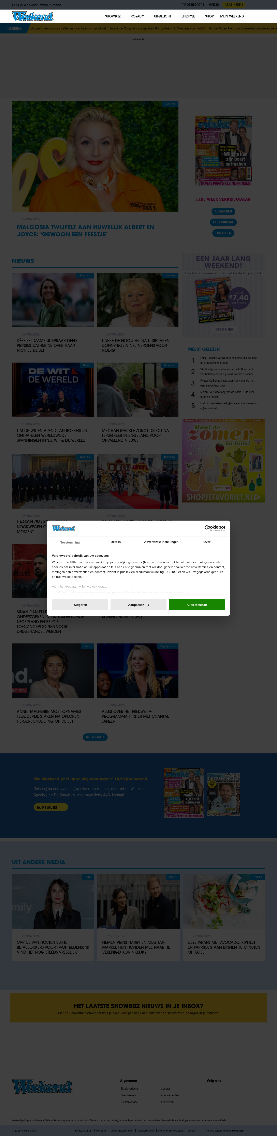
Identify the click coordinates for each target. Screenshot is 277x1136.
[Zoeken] (262, 16)
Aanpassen (136, 604)
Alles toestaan (197, 604)
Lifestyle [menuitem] (188, 16)
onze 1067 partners (75, 562)
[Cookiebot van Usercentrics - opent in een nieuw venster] (207, 528)
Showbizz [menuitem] (112, 16)
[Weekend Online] (33, 16)
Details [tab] (116, 541)
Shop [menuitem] (209, 16)
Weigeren (80, 604)
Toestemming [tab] (70, 542)
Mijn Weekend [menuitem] (232, 16)
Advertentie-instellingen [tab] (161, 541)
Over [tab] (206, 541)
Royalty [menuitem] (137, 16)
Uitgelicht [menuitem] (162, 16)
